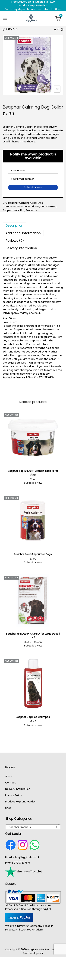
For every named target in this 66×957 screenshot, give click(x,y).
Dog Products (28, 210)
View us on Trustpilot (29, 871)
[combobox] (33, 826)
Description (14, 225)
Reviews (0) (14, 240)
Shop (8, 808)
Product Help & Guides (33, 5)
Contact (10, 782)
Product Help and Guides (20, 801)
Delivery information (21, 248)
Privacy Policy (13, 795)
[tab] (33, 225)
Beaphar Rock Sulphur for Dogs (33, 554)
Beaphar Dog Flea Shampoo (33, 717)
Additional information (23, 233)
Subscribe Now (33, 483)
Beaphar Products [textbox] (32, 827)
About (9, 776)
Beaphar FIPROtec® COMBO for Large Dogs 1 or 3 (33, 635)
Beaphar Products (28, 206)
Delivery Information (17, 789)
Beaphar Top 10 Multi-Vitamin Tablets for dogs (33, 472)
